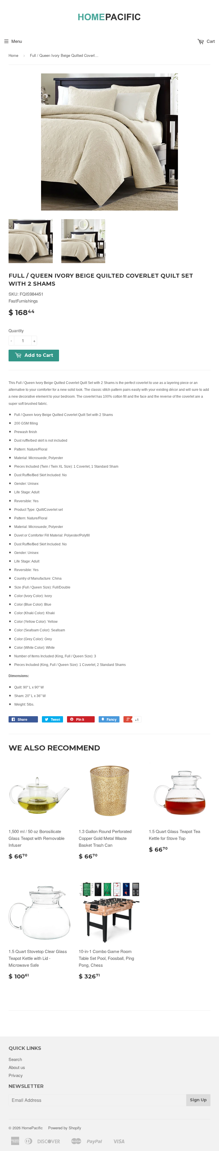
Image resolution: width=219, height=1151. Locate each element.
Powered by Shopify (64, 1127)
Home (13, 55)
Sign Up (198, 1099)
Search (15, 1059)
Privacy (16, 1075)
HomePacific (32, 1127)
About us (17, 1067)
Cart (210, 41)
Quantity (16, 330)
